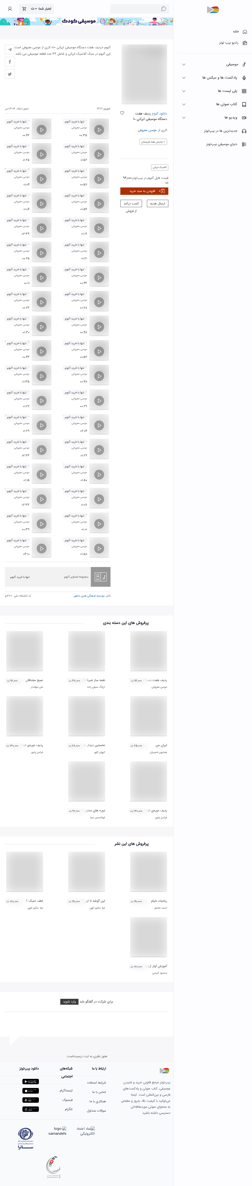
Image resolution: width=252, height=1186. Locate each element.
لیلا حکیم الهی (97, 908)
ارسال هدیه (157, 203)
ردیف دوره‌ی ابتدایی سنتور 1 (24, 745)
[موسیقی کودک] (86, 25)
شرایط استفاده (96, 1083)
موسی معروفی (147, 130)
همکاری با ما (98, 1101)
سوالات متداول (96, 1111)
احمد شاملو (161, 908)
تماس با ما (99, 1092)
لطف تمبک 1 (34, 901)
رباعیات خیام (159, 901)
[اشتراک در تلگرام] (10, 49)
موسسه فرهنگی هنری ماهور (89, 596)
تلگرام (69, 1109)
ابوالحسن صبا (97, 818)
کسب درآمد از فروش (131, 204)
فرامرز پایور (37, 752)
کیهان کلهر (99, 752)
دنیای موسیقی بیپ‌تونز (221, 144)
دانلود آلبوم (159, 114)
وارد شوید (69, 1001)
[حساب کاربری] (10, 9)
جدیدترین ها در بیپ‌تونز (220, 131)
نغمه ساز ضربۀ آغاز (93, 680)
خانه (236, 31)
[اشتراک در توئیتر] (10, 74)
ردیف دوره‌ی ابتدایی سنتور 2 (148, 810)
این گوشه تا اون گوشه (90, 901)
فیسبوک (68, 1100)
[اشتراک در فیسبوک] (10, 62)
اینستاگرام (66, 1090)
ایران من (161, 745)
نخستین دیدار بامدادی (90, 745)
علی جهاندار (37, 687)
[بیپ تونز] (212, 9)
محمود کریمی (159, 973)
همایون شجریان (158, 752)
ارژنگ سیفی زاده (96, 687)
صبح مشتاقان (34, 680)
